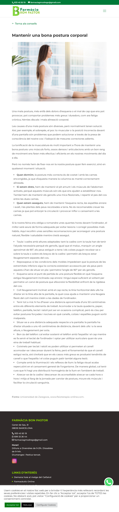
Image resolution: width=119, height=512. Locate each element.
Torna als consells (26, 23)
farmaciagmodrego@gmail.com (31, 440)
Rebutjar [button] (27, 505)
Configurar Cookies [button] (46, 505)
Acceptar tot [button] (13, 505)
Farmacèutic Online (24, 481)
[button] (108, 482)
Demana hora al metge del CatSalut (32, 477)
